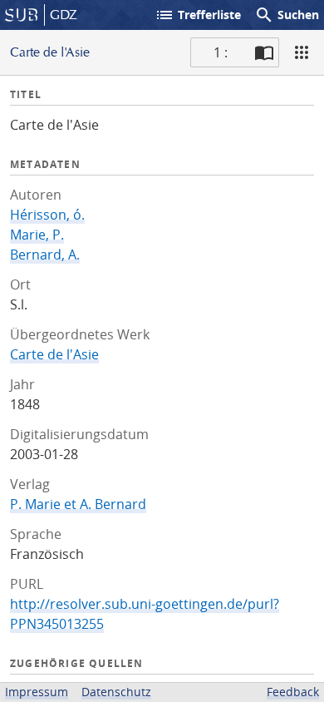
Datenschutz (116, 692)
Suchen (286, 15)
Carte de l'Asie (54, 354)
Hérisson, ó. (47, 214)
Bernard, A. (45, 254)
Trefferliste (198, 15)
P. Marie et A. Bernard (78, 504)
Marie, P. (37, 234)
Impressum (36, 692)
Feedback (293, 692)
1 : (221, 52)
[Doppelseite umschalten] (264, 52)
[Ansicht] (301, 52)
